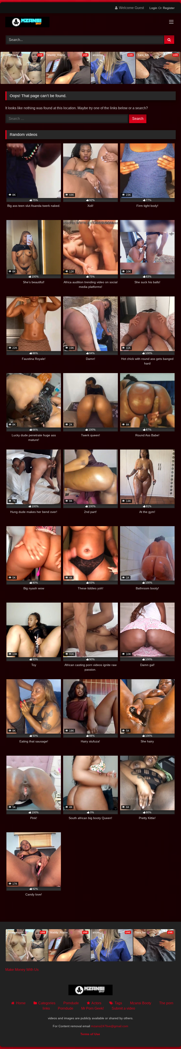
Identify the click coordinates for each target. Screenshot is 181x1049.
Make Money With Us (22, 969)
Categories (46, 1003)
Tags (118, 1003)
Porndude (71, 1003)
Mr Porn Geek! (92, 1008)
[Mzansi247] (90, 23)
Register (169, 8)
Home (20, 1003)
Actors (96, 1003)
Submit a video (123, 1008)
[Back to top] (167, 1036)
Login (153, 8)
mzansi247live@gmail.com (109, 1026)
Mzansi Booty (140, 1003)
